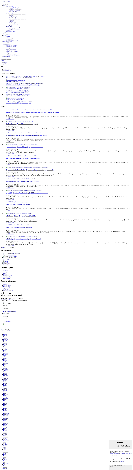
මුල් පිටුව (5, 4)
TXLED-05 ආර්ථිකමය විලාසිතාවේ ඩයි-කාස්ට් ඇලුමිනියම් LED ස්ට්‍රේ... (23, 84)
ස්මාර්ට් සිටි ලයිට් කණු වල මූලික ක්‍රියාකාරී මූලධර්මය (21, 216)
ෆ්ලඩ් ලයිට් (8, 30)
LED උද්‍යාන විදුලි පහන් (14, 29)
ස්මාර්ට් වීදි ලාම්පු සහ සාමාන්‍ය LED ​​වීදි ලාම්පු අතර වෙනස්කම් (23, 239)
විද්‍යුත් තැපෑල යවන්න (6, 330)
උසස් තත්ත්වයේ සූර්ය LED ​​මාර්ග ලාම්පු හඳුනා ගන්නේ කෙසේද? (24, 147)
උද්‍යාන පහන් (9, 26)
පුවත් (4, 32)
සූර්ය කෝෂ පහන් (13, 11)
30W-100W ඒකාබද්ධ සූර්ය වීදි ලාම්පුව (15, 81)
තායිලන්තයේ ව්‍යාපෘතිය (11, 52)
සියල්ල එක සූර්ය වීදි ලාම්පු (15, 9)
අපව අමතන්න (6, 56)
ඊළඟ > (5, 247)
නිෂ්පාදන (5, 5)
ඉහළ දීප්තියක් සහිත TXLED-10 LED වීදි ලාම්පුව (17, 88)
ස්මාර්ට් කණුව (12, 22)
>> (7, 247)
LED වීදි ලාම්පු (9, 25)
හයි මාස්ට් (11, 20)
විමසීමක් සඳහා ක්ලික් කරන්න (8, 299)
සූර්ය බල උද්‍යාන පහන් (14, 27)
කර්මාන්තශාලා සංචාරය (11, 37)
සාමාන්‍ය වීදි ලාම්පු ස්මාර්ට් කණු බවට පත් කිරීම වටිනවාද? (22, 181)
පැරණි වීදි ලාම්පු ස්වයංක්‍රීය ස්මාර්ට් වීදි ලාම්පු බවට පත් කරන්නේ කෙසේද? (27, 193)
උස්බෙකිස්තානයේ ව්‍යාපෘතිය (13, 55)
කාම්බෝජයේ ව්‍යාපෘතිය (11, 45)
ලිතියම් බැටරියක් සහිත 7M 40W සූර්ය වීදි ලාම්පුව (17, 95)
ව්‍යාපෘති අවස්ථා (7, 44)
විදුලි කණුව (11, 21)
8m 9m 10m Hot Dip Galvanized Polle (14, 99)
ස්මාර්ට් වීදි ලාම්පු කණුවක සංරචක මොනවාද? (19, 227)
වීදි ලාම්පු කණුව (13, 16)
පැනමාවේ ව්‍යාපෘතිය (11, 49)
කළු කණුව (11, 15)
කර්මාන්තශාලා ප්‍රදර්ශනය (12, 40)
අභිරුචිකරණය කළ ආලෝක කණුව (17, 19)
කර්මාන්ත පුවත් (7, 70)
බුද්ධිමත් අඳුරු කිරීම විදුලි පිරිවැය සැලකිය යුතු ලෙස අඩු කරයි (23, 158)
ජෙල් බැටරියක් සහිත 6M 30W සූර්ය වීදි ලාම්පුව (17, 92)
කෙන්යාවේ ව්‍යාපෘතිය (11, 46)
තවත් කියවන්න (10, 119)
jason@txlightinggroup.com (14, 253)
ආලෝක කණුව (9, 12)
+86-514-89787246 (12, 256)
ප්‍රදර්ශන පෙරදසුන (7, 41)
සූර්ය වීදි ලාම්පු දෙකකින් (14, 10)
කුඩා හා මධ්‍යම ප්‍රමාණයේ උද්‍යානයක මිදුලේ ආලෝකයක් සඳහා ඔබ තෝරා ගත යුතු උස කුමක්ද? (32, 112)
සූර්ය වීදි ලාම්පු (9, 6)
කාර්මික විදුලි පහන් (10, 31)
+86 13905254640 (12, 255)
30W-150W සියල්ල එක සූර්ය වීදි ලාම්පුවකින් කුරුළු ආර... (19, 77)
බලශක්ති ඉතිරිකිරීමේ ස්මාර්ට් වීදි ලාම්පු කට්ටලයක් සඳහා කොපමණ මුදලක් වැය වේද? (30, 170)
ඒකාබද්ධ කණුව (12, 17)
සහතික (8, 36)
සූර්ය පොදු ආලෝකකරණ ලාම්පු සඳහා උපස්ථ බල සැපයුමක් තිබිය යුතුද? (26, 135)
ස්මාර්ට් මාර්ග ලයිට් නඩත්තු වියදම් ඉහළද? (18, 204)
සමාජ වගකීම (9, 39)
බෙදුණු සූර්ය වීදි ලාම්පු (14, 7)
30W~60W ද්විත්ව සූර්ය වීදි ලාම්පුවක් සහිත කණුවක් (18, 103)
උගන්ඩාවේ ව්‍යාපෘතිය (11, 54)
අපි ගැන (5, 35)
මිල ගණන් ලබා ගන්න (6, 59)
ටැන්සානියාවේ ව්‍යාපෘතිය (12, 51)
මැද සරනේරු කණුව (13, 24)
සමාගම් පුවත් (6, 69)
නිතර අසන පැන (10, 34)
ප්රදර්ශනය (8, 42)
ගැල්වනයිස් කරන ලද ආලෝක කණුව (17, 14)
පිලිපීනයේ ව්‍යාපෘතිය (11, 50)
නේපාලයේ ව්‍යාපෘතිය (11, 47)
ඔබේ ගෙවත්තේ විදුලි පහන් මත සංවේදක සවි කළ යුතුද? (22, 124)
